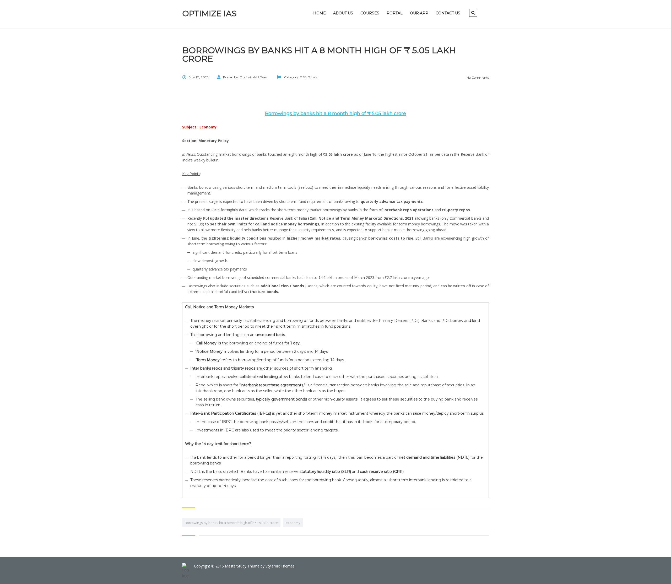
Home (319, 13)
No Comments (477, 77)
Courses (369, 13)
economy (293, 522)
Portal (395, 13)
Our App (419, 13)
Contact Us (448, 13)
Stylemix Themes (280, 566)
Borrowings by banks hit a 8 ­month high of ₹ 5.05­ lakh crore (231, 522)
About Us (343, 13)
